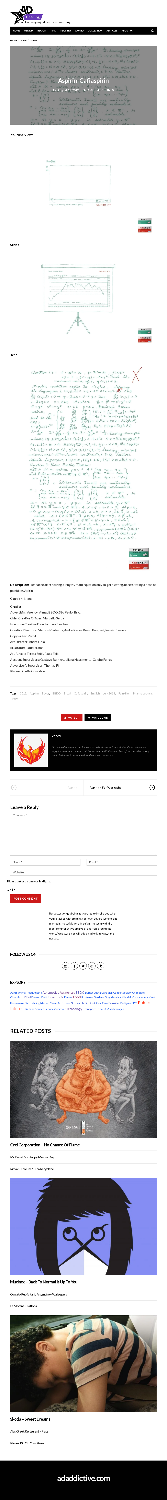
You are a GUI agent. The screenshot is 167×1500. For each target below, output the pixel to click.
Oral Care (102, 1003)
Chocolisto (16, 997)
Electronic (57, 997)
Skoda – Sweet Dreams (30, 1419)
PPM (134, 1003)
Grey (108, 997)
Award (79, 30)
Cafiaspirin (80, 693)
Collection (95, 30)
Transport (89, 1009)
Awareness (67, 992)
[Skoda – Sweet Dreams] (83, 1363)
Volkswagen (117, 1009)
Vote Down (100, 717)
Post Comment (25, 898)
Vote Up (73, 717)
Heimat (151, 997)
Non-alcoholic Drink (83, 1003)
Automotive (51, 992)
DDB (27, 997)
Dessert (36, 997)
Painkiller (124, 693)
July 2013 (109, 693)
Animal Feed (25, 992)
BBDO (57, 693)
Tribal (99, 1009)
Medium (28, 30)
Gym (114, 997)
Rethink (29, 1009)
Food (77, 997)
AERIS (14, 992)
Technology (74, 1009)
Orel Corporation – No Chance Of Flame (45, 1144)
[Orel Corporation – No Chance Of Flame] (83, 1089)
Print (15, 698)
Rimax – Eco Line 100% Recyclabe (32, 1169)
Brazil (67, 693)
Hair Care (132, 997)
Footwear (87, 997)
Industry (65, 30)
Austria (37, 992)
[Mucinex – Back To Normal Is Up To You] (83, 1226)
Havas (142, 997)
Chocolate (138, 992)
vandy (56, 736)
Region (41, 30)
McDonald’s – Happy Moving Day (32, 1157)
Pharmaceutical (143, 693)
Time (53, 30)
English (95, 693)
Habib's (122, 997)
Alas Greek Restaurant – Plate (29, 1431)
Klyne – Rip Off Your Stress (27, 1443)
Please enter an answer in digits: (29, 881)
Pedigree (125, 1003)
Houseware (17, 1003)
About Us (127, 30)
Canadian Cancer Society (116, 992)
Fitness (68, 997)
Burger (89, 992)
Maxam (44, 1003)
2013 (23, 693)
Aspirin (34, 693)
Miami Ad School (60, 1003)
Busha (97, 992)
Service (39, 1009)
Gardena (99, 997)
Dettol (45, 997)
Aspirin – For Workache (105, 787)
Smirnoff (60, 1009)
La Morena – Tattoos (23, 1306)
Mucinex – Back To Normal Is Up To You (43, 1281)
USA (106, 1009)
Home (16, 30)
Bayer (45, 693)
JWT (27, 1003)
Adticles (112, 30)
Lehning (35, 1003)
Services (50, 1009)
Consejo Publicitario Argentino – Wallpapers (38, 1294)
